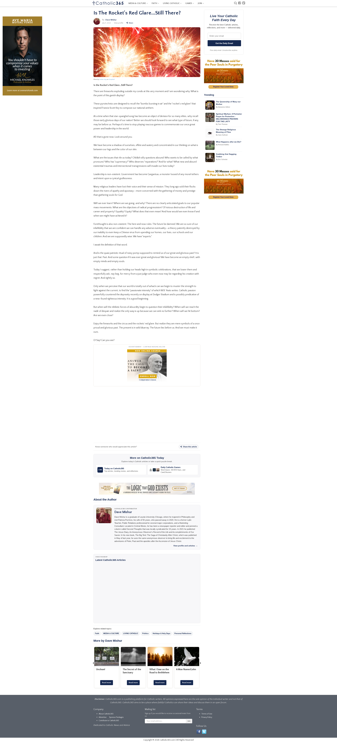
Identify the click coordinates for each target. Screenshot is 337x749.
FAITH (155, 3)
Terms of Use (206, 714)
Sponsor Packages (116, 717)
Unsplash (112, 79)
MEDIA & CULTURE (137, 3)
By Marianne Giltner (223, 107)
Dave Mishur (111, 20)
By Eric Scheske (221, 159)
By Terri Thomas (221, 124)
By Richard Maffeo (222, 145)
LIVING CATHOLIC (171, 3)
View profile (118, 23)
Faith (97, 633)
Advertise (102, 717)
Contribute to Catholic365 (109, 721)
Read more (106, 683)
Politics (145, 633)
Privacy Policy (206, 717)
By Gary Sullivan (222, 135)
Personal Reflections (182, 633)
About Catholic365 (106, 714)
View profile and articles (185, 546)
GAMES (189, 3)
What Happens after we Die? (228, 142)
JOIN (200, 3)
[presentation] (93, 662)
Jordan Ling (102, 79)
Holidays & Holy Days (161, 633)
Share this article (189, 447)
